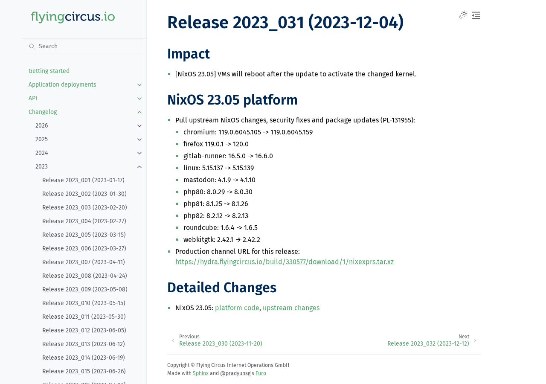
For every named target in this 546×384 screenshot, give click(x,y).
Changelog (43, 112)
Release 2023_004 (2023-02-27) (84, 221)
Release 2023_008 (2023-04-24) (84, 275)
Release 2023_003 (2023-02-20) (84, 207)
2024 (41, 153)
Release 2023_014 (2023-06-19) (83, 357)
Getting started (49, 71)
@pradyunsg (235, 373)
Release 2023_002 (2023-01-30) (84, 194)
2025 (41, 139)
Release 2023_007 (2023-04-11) (83, 262)
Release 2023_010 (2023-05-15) (83, 303)
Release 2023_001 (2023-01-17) (83, 180)
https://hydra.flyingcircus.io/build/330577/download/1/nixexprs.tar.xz (284, 262)
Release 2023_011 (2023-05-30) (84, 316)
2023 (41, 166)
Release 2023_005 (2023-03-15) (84, 235)
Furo (261, 373)
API (33, 98)
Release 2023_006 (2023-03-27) (84, 248)
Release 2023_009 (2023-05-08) (85, 289)
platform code (237, 308)
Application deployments (62, 84)
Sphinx (201, 373)
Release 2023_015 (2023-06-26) (84, 371)
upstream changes (291, 308)
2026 (41, 125)
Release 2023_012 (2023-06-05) (84, 330)
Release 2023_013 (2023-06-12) (83, 344)
